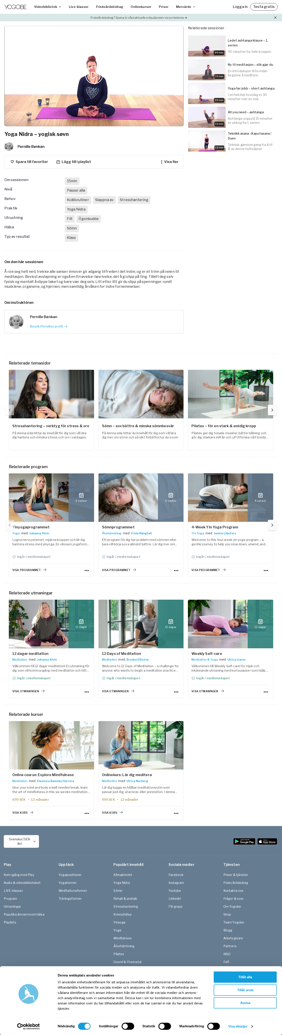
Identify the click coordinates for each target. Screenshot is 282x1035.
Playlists (10, 922)
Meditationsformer (73, 890)
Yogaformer (68, 883)
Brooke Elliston (137, 659)
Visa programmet (26, 570)
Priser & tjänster (235, 875)
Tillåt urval (245, 990)
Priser (164, 7)
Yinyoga (119, 922)
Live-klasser (79, 7)
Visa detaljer (237, 1026)
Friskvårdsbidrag (109, 7)
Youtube (175, 890)
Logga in (240, 7)
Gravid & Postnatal (127, 962)
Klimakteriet (122, 875)
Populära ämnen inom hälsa (24, 914)
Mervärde (183, 7)
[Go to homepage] (15, 7)
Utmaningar (12, 906)
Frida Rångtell (141, 533)
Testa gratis (264, 7)
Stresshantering (125, 906)
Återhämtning (112, 533)
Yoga (16, 533)
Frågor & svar (233, 898)
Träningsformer (70, 898)
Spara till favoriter (32, 162)
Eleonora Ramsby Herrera (55, 781)
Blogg (227, 930)
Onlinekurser (141, 7)
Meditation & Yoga (204, 659)
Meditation (20, 659)
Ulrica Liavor (236, 659)
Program (10, 898)
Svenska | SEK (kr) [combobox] (19, 841)
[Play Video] (94, 76)
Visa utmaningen (25, 691)
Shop (227, 914)
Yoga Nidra (121, 883)
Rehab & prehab (125, 898)
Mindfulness (122, 938)
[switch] (128, 1026)
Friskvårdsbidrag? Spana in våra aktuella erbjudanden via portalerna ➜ (139, 17)
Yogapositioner (70, 875)
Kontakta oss (233, 890)
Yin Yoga (197, 533)
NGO (226, 954)
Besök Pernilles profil (46, 326)
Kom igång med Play (19, 875)
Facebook (176, 875)
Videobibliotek (45, 7)
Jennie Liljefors (225, 533)
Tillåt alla (245, 977)
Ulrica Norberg (137, 781)
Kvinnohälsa (122, 914)
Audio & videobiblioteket (22, 883)
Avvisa (245, 1003)
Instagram (176, 883)
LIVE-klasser (13, 890)
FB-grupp (175, 906)
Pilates (118, 954)
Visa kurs (20, 812)
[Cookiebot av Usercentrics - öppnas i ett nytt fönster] (28, 1026)
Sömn (117, 890)
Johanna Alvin (39, 533)
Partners (230, 946)
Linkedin (175, 898)
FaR (226, 962)
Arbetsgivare (233, 938)
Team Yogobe (233, 922)
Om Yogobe (232, 906)
